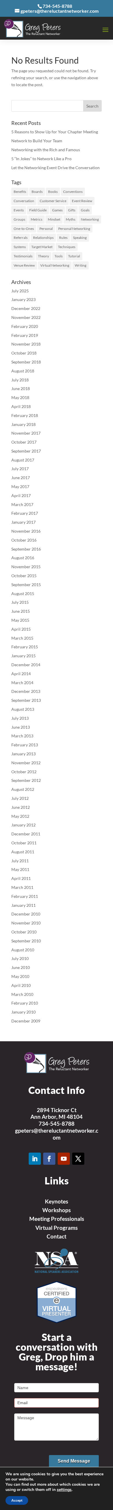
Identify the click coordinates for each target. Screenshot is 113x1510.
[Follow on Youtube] (64, 1159)
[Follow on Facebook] (49, 1159)
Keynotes (56, 1201)
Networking (90, 219)
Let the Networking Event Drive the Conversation (55, 167)
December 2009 (25, 1020)
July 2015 (20, 602)
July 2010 (20, 958)
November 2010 (26, 922)
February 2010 (24, 1002)
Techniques (66, 247)
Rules (63, 237)
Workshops (56, 1210)
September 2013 (26, 700)
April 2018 (21, 406)
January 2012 (23, 824)
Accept (16, 1500)
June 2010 (20, 967)
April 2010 (21, 985)
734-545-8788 (56, 1123)
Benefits (20, 191)
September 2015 (26, 584)
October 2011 (24, 842)
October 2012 (24, 771)
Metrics (36, 219)
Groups (19, 219)
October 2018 (24, 352)
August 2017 (22, 459)
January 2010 (23, 1011)
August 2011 (22, 851)
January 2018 (23, 424)
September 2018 (26, 361)
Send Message (74, 1461)
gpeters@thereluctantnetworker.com (56, 1134)
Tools (58, 256)
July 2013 (20, 718)
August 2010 (22, 949)
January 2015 (23, 655)
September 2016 (26, 549)
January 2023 (23, 299)
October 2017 (24, 442)
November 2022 (26, 317)
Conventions (73, 191)
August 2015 (22, 593)
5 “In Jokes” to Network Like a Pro (41, 158)
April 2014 (21, 673)
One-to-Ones (24, 228)
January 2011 (23, 905)
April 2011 (21, 878)
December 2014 (25, 664)
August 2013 (22, 709)
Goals (85, 210)
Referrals (21, 237)
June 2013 (20, 727)
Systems (20, 247)
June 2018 (20, 388)
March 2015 (22, 638)
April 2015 (21, 629)
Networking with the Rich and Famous (45, 149)
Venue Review (24, 265)
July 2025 (20, 290)
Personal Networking (74, 228)
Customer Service (53, 201)
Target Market (41, 247)
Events (19, 210)
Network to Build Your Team (36, 140)
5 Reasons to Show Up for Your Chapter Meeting (54, 131)
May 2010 (20, 976)
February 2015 (24, 646)
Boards (37, 191)
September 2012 (26, 780)
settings (64, 1489)
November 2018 (26, 343)
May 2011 (20, 869)
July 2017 (20, 468)
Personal (46, 228)
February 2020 (24, 326)
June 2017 (20, 477)
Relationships (43, 237)
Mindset (54, 219)
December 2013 (25, 691)
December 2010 (25, 913)
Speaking (80, 237)
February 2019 (24, 335)
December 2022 (25, 308)
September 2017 (26, 450)
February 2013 (24, 744)
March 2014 (22, 682)
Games (57, 210)
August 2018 (22, 370)
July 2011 (20, 860)
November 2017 (26, 433)
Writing (80, 265)
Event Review (82, 201)
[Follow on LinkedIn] (35, 1159)
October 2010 (24, 931)
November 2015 (26, 566)
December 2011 (25, 833)
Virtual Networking (54, 265)
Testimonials (23, 256)
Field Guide (38, 210)
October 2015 (24, 575)
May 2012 (20, 816)
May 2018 (20, 397)
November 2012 (26, 762)
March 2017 (22, 504)
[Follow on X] (78, 1159)
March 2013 (22, 735)
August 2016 (22, 557)
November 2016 (26, 531)
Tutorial (74, 256)
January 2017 (23, 522)
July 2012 (20, 798)
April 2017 (21, 495)
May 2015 (20, 620)
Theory (43, 256)
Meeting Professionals (56, 1218)
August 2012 (22, 789)
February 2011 (24, 896)
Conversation (24, 201)
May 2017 (20, 486)
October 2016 (24, 540)
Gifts (71, 210)
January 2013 (23, 753)
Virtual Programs (56, 1227)
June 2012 (20, 807)
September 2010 (26, 940)
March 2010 (22, 994)
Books (53, 191)
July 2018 (20, 379)
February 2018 (24, 415)
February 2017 (24, 513)
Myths (70, 219)
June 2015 (20, 611)
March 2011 (22, 887)
